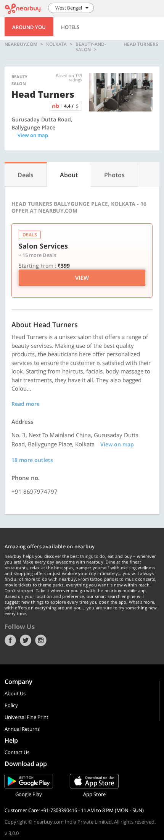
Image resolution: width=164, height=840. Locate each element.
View (82, 277)
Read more (25, 403)
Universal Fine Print (26, 717)
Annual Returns (22, 728)
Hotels (70, 27)
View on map (33, 135)
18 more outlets (32, 460)
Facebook (10, 640)
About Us (15, 693)
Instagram (41, 640)
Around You (29, 27)
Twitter (25, 640)
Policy (11, 705)
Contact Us (17, 752)
